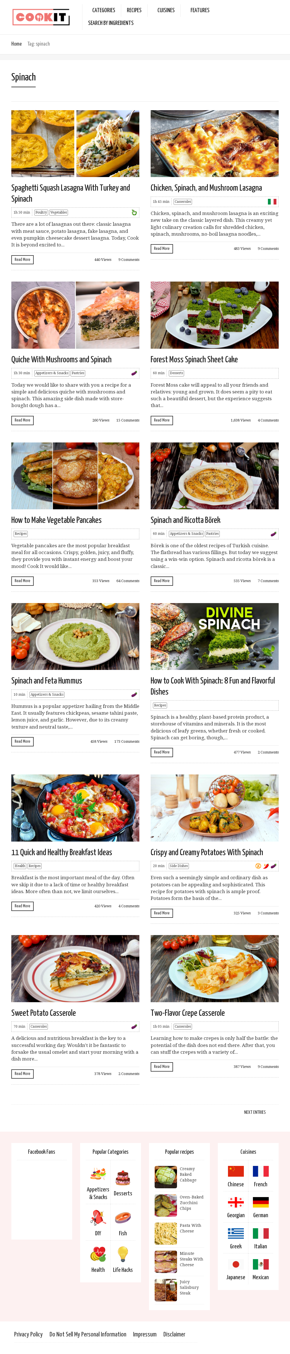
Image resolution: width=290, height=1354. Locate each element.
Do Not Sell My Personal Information (88, 1334)
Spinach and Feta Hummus (46, 681)
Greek (236, 1246)
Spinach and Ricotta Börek (185, 520)
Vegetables (58, 212)
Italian (260, 1246)
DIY (98, 1233)
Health (20, 866)
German (260, 1215)
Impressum (145, 1334)
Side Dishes (179, 866)
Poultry (41, 212)
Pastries (78, 373)
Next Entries (255, 1112)
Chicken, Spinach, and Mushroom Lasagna (206, 188)
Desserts (176, 373)
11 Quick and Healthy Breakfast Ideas (61, 852)
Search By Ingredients (111, 23)
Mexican (261, 1277)
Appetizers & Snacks (51, 373)
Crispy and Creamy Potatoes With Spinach (207, 852)
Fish (123, 1233)
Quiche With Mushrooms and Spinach (61, 359)
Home (16, 44)
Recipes (134, 10)
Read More (22, 259)
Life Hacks (123, 1270)
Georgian (236, 1215)
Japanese (235, 1277)
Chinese (236, 1184)
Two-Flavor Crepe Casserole (188, 1013)
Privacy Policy (28, 1334)
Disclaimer (174, 1334)
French (260, 1184)
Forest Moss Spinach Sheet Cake (194, 359)
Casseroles (183, 202)
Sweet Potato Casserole (43, 1013)
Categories (103, 10)
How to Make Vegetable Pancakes (56, 520)
